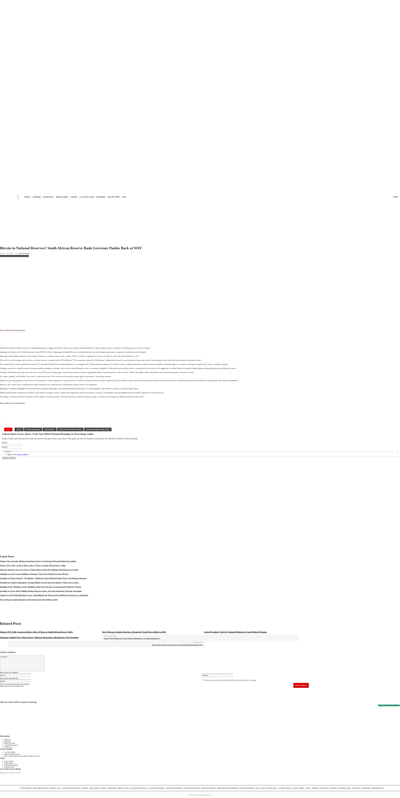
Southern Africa (17, 255)
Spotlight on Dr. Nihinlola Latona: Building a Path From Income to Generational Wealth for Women (40, 587)
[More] (33, 421)
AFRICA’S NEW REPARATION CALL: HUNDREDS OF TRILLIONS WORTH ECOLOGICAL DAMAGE (44, 595)
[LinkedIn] (156, 776)
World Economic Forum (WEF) (97, 429)
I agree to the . (18, 454)
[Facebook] (18, 260)
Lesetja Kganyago (33, 429)
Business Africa (9, 255)
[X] (25, 260)
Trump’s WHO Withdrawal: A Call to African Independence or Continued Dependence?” (132, 638)
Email (5, 447)
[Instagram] (1, 776)
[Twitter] (105, 776)
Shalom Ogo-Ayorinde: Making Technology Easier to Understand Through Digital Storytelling (38, 561)
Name (5, 443)
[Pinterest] (33, 260)
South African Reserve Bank (70, 429)
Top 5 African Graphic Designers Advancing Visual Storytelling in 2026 (28, 600)
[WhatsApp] (40, 260)
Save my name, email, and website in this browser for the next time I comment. (230, 680)
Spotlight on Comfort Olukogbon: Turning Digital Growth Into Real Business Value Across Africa (39, 583)
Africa (19, 429)
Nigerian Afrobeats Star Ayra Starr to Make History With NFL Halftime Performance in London (39, 570)
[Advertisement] (200, 227)
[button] (395, 197)
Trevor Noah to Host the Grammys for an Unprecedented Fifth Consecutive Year (177, 645)
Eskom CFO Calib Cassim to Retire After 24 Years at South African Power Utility (33, 565)
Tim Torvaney (24, 253)
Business (2, 255)
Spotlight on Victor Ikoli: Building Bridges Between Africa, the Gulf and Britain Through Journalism (41, 591)
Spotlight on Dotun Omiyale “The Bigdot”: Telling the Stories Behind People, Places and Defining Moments (43, 578)
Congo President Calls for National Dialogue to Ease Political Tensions (235, 632)
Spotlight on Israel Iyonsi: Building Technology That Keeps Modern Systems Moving (34, 574)
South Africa (25, 255)
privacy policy (22, 454)
